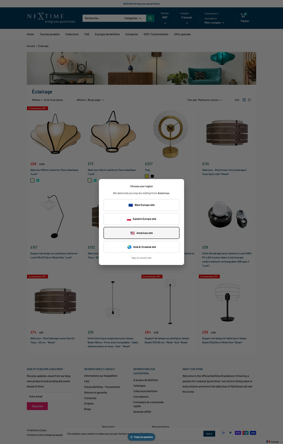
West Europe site (141, 205)
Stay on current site (141, 257)
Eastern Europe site (141, 219)
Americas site (141, 233)
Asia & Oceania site (141, 247)
